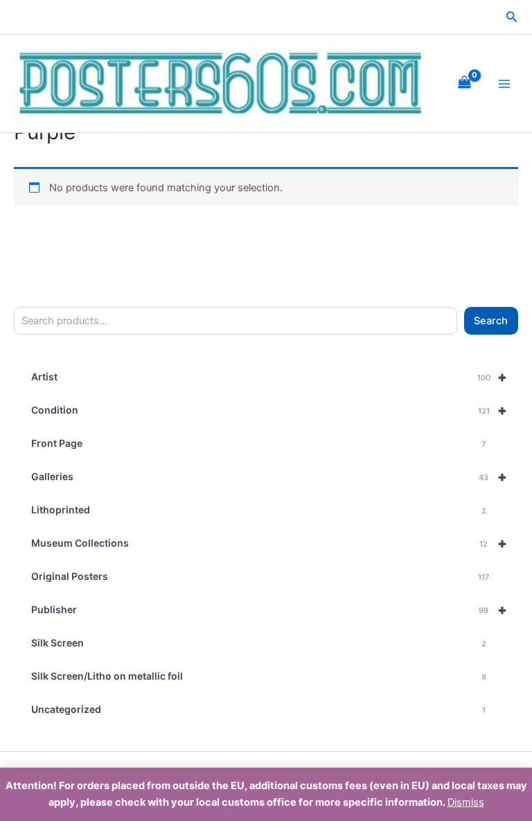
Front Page (258, 443)
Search (491, 321)
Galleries (269, 476)
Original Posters (260, 576)
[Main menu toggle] (504, 84)
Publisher (269, 609)
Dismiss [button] (465, 802)
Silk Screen (258, 642)
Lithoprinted (258, 509)
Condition (269, 410)
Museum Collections (269, 543)
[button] (512, 17)
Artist (269, 377)
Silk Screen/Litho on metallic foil (258, 676)
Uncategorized (258, 709)
